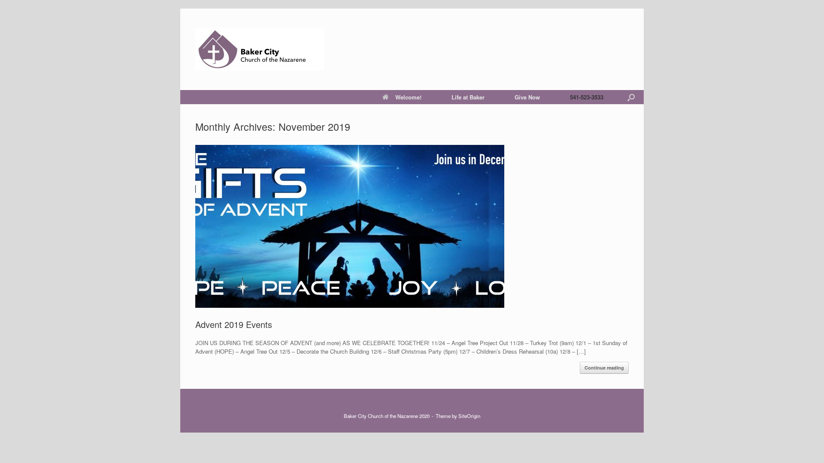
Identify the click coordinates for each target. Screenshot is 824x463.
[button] (631, 97)
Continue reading (604, 367)
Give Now (527, 97)
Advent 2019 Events (233, 324)
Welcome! (408, 97)
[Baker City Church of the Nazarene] (259, 49)
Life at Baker (468, 97)
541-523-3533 (586, 97)
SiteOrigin (469, 415)
